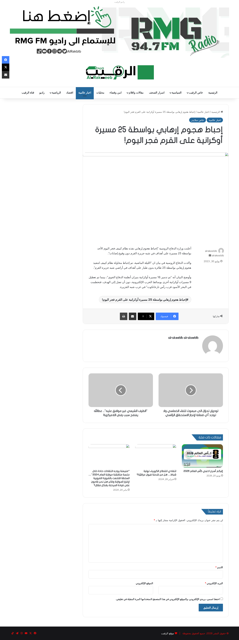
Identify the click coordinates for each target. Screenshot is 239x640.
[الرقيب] (119, 72)
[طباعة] (123, 316)
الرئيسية (212, 92)
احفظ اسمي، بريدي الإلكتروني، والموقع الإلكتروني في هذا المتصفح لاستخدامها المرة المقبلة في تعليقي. (168, 599)
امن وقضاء (116, 92)
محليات (100, 92)
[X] (5, 67)
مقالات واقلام (136, 92)
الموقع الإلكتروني (144, 583)
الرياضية (56, 92)
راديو (42, 92)
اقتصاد (69, 92)
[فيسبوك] (5, 60)
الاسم (219, 567)
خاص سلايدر (197, 120)
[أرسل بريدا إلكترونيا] (210, 255)
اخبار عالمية (84, 92)
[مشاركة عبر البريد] (132, 316)
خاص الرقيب (196, 92)
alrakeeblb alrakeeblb (183, 338)
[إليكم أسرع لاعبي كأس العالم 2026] (202, 455)
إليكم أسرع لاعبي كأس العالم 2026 (203, 471)
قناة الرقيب (28, 92)
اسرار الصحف (156, 92)
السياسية (176, 92)
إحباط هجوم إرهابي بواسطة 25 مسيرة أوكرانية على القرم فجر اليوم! (144, 299)
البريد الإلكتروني (214, 583)
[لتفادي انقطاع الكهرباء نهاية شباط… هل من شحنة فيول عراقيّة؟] (155, 455)
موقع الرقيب (167, 633)
